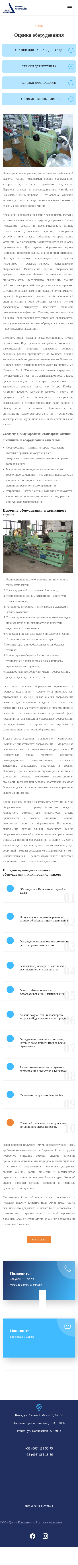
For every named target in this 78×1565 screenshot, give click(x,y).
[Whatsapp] (42, 1307)
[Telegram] (42, 1300)
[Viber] (42, 1293)
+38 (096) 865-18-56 (39, 1454)
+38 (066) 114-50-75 (22, 1279)
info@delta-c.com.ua (39, 1506)
